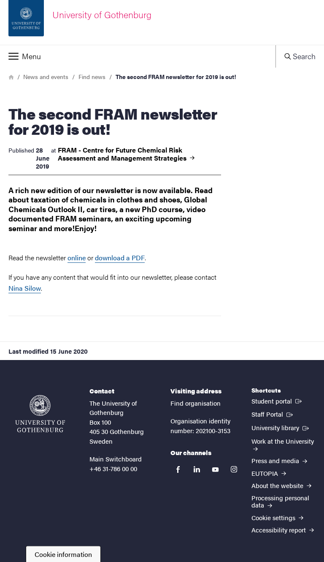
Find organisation (195, 402)
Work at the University (282, 441)
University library (280, 427)
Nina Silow (24, 288)
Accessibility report (279, 529)
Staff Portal (272, 413)
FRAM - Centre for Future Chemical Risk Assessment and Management (123, 153)
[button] (137, 56)
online (77, 257)
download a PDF (120, 257)
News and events (45, 76)
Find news (91, 76)
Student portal (277, 400)
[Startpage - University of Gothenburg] (40, 413)
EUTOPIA (265, 473)
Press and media (276, 460)
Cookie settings (274, 517)
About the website (278, 485)
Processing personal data (280, 501)
